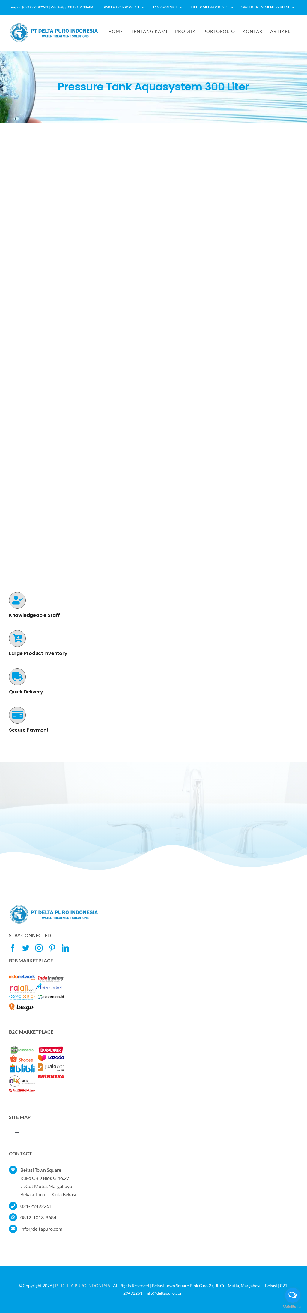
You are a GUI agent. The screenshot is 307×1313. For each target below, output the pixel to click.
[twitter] (25, 948)
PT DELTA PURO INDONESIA (82, 1285)
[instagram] (39, 948)
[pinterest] (52, 948)
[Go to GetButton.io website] (292, 1307)
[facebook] (12, 948)
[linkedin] (65, 948)
